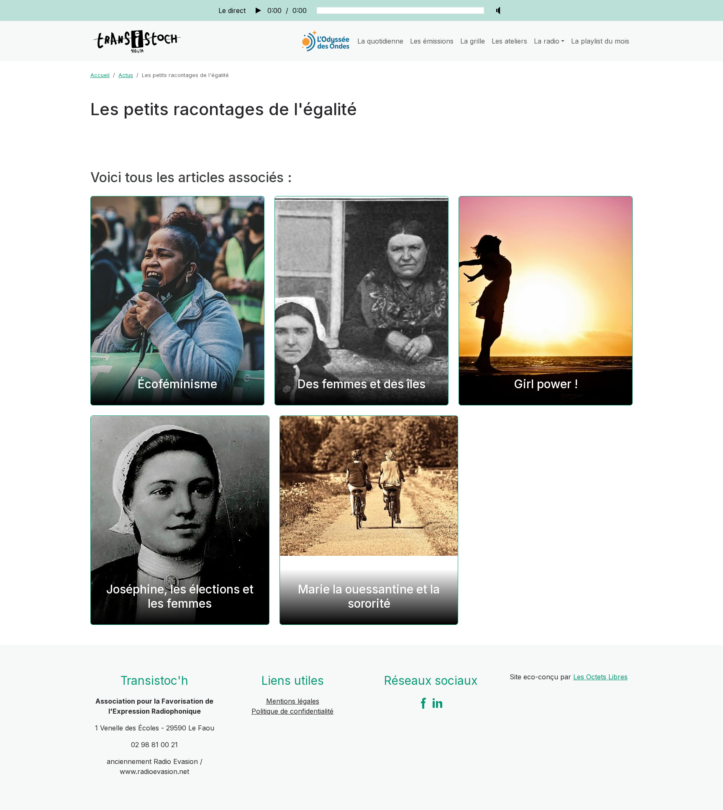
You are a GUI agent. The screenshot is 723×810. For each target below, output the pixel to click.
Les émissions (432, 41)
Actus (125, 75)
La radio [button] (546, 41)
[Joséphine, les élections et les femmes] (180, 520)
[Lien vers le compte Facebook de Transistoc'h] (423, 702)
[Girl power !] (545, 300)
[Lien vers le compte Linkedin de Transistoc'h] (438, 702)
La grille (472, 41)
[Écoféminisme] (177, 300)
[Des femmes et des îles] (361, 300)
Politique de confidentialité (292, 711)
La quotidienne (380, 41)
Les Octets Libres (600, 677)
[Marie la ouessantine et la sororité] (369, 520)
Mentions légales (292, 701)
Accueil (100, 75)
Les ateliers (509, 41)
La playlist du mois (600, 41)
